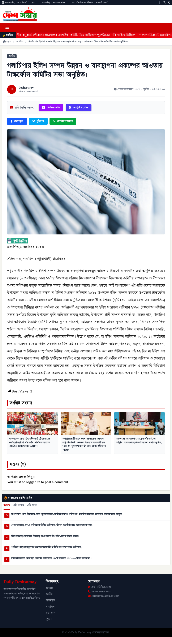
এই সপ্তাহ (18, 505)
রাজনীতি (50, 600)
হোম (9, 41)
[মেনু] (7, 27)
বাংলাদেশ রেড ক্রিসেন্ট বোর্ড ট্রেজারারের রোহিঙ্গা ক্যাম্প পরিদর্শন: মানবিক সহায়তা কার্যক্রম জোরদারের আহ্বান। (30, 442)
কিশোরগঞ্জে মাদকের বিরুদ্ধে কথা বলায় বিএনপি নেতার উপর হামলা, (45, 536)
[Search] (164, 2)
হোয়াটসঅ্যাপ (65, 121)
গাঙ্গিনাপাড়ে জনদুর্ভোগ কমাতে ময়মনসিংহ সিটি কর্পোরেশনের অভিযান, (46, 547)
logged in (33, 482)
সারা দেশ (50, 613)
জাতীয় (19, 41)
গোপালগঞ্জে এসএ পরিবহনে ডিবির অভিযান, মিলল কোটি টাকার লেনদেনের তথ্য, (52, 525)
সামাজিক (50, 606)
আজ (7, 505)
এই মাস (32, 505)
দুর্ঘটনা (49, 619)
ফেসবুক (18, 121)
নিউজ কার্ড (53, 107)
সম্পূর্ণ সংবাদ (80, 107)
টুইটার (40, 121)
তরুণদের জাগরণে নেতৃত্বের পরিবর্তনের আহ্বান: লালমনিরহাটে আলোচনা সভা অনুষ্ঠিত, (139, 441)
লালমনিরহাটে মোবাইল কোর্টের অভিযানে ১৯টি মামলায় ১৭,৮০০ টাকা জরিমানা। (51, 558)
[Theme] (169, 2)
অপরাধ (49, 588)
